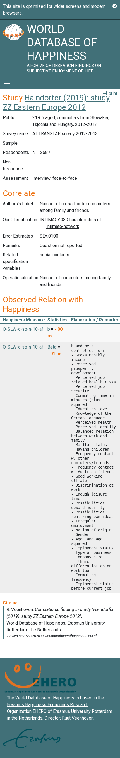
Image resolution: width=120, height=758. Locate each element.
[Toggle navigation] (7, 81)
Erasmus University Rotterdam (82, 711)
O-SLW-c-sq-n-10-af (23, 329)
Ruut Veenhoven (77, 718)
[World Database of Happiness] (13, 46)
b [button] (49, 329)
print (112, 93)
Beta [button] (52, 347)
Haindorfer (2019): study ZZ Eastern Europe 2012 (56, 102)
